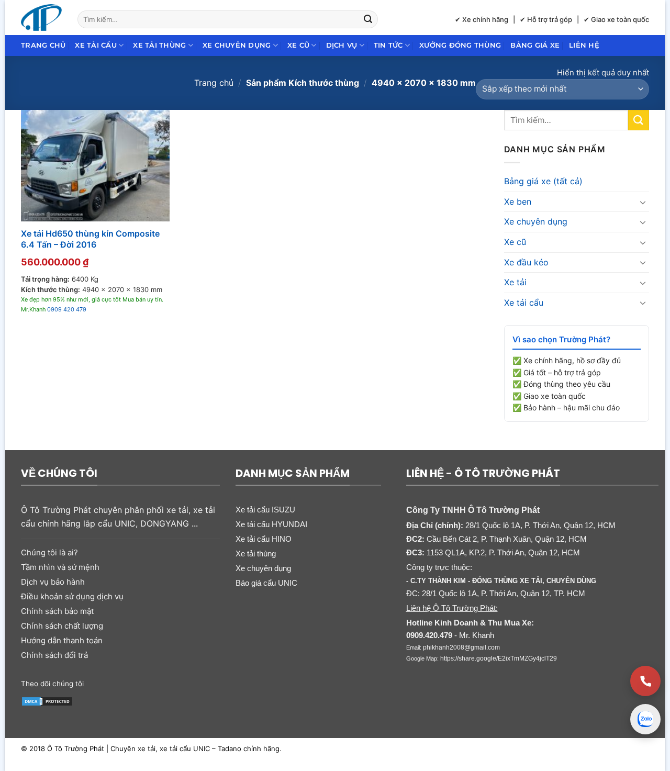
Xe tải (515, 282)
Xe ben (517, 201)
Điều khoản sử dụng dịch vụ (72, 596)
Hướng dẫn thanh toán (62, 640)
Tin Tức (388, 45)
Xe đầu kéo (526, 262)
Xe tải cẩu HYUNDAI (271, 524)
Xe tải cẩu (96, 45)
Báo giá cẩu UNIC (266, 582)
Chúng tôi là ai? (49, 552)
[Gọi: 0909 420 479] (645, 681)
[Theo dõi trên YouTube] (174, 682)
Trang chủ (43, 45)
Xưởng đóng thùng (460, 45)
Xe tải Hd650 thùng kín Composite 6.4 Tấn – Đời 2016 (90, 239)
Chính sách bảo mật (57, 611)
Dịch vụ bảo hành (53, 582)
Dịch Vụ (342, 45)
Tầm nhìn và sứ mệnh (60, 567)
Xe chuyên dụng (237, 45)
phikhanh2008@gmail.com (461, 647)
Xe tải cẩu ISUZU (265, 509)
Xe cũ (298, 45)
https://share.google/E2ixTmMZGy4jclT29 (498, 658)
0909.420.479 (429, 635)
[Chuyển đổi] (642, 202)
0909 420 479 (66, 309)
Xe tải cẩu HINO (264, 538)
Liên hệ (584, 45)
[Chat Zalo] (645, 719)
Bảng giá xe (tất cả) (543, 181)
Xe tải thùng (159, 45)
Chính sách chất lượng (62, 626)
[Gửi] (368, 19)
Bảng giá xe (535, 45)
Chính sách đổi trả (54, 655)
